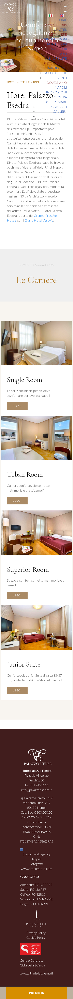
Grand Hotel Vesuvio (39, 220)
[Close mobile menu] (65, 11)
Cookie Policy (35, 937)
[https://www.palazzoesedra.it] (10, 8)
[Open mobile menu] (65, 6)
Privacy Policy (36, 933)
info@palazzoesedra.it (36, 790)
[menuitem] (62, 20)
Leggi (17, 405)
